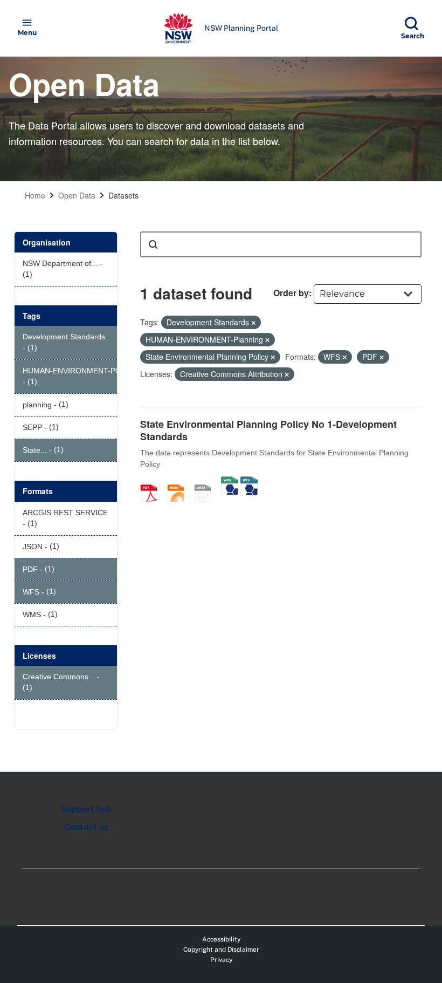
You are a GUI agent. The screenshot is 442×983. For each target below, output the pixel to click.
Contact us (86, 827)
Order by (291, 292)
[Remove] (253, 322)
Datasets (123, 195)
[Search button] (153, 244)
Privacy (221, 960)
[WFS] (249, 481)
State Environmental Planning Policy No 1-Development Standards (268, 430)
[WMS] (229, 481)
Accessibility (221, 939)
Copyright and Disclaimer (221, 949)
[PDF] (152, 481)
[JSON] (179, 481)
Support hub (86, 809)
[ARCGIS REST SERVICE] (206, 481)
